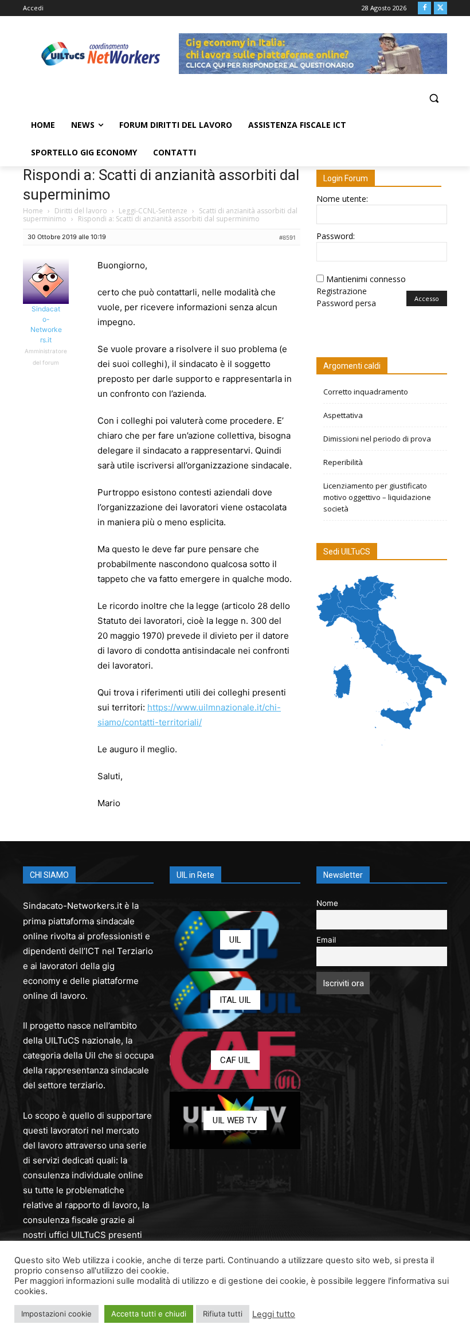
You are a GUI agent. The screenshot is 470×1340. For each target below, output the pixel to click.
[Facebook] (424, 8)
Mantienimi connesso (366, 279)
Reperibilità (343, 462)
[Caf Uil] (235, 1060)
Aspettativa (343, 415)
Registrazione (341, 291)
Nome (327, 903)
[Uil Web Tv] (235, 1120)
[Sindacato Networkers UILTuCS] (101, 53)
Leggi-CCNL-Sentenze (153, 211)
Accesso (426, 298)
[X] (440, 8)
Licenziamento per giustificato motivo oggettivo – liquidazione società (377, 497)
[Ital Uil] (235, 1000)
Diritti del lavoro (80, 211)
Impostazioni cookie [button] (56, 1313)
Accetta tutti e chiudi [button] (148, 1313)
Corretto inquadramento (365, 391)
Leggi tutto (273, 1314)
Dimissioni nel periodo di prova (377, 438)
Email (326, 939)
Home (33, 211)
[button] (433, 98)
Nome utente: (342, 198)
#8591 (287, 237)
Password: (335, 236)
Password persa (346, 303)
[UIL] (235, 939)
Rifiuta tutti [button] (222, 1313)
